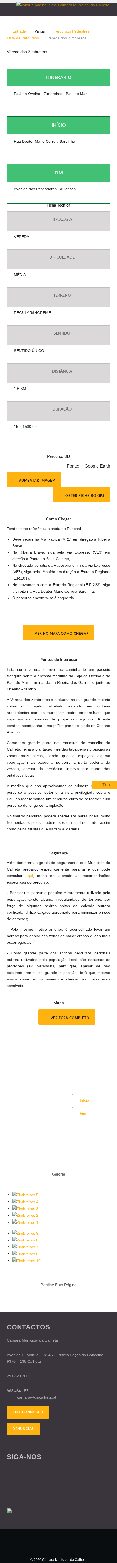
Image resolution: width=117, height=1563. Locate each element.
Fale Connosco (28, 1412)
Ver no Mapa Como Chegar (61, 633)
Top (106, 784)
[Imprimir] (102, 61)
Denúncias (23, 1429)
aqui (29, 875)
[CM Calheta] (58, 1543)
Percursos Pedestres (72, 31)
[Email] (108, 61)
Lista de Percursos (23, 38)
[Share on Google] (53, 1294)
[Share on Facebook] (43, 1294)
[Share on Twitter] (63, 1294)
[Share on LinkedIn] (74, 1294)
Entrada (19, 31)
